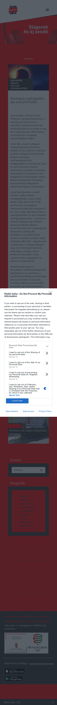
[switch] (46, 353)
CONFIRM (17, 401)
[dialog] (28, 352)
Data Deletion (12, 411)
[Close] (51, 294)
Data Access (28, 411)
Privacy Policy (45, 411)
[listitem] (28, 346)
